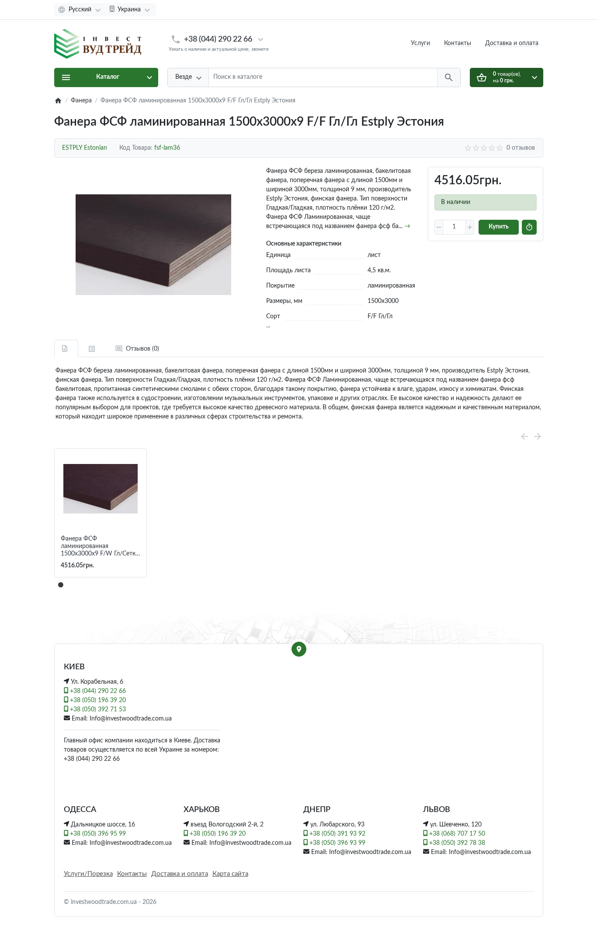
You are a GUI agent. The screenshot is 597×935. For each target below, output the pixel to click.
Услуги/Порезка (88, 874)
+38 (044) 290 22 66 (218, 39)
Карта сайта (230, 874)
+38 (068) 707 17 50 (456, 834)
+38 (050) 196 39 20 (97, 700)
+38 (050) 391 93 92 (336, 834)
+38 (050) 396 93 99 (336, 843)
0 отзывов (521, 148)
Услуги (420, 43)
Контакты (457, 43)
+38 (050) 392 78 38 (456, 843)
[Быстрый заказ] (529, 227)
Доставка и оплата (511, 43)
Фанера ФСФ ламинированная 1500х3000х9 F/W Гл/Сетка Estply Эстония (100, 546)
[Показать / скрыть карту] (299, 649)
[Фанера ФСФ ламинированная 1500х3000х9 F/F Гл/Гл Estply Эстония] (153, 245)
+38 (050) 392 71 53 (97, 710)
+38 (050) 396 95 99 (97, 834)
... (268, 326)
